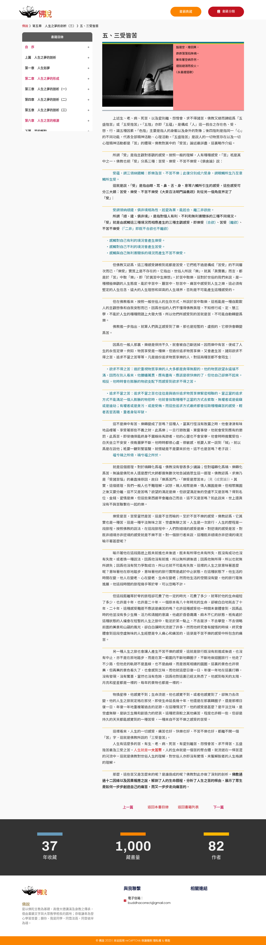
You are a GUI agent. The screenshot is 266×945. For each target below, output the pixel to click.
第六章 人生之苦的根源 (42, 120)
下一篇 (218, 807)
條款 (167, 940)
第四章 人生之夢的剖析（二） (47, 99)
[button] (226, 12)
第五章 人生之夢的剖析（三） (47, 110)
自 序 (29, 47)
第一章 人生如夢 (37, 68)
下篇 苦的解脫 (36, 131)
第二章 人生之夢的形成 (42, 78)
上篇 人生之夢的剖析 (40, 57)
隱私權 (157, 940)
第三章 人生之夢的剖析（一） (47, 89)
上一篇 (128, 807)
